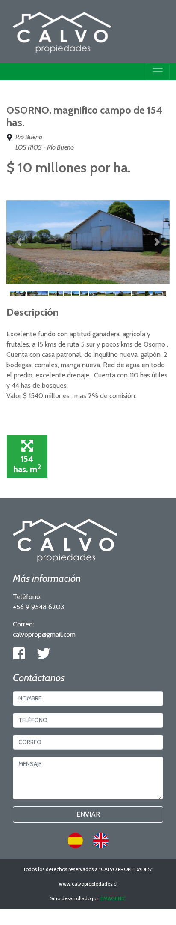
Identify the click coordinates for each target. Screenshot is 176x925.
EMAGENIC (113, 898)
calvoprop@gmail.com (44, 634)
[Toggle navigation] (158, 71)
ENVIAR (88, 814)
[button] (18, 242)
